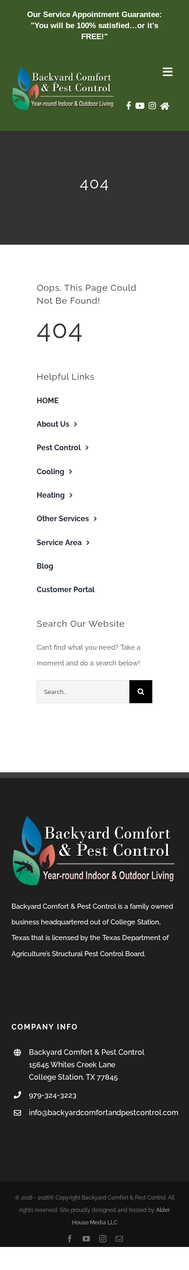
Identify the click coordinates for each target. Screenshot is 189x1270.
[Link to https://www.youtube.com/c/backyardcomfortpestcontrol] (140, 105)
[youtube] (86, 1238)
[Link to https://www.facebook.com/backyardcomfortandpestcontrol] (128, 105)
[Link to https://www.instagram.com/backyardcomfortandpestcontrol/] (152, 105)
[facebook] (69, 1238)
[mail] (119, 1238)
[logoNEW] (63, 69)
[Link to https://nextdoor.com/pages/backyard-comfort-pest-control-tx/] (164, 106)
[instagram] (102, 1238)
